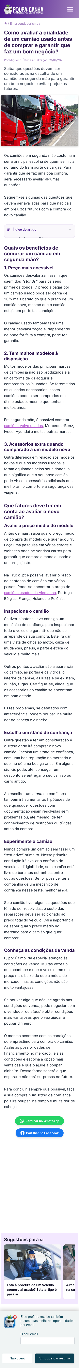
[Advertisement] (39, 1185)
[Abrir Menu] (70, 9)
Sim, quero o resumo (54, 1358)
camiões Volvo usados (23, 426)
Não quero (17, 1358)
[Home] (5, 23)
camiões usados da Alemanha (30, 593)
